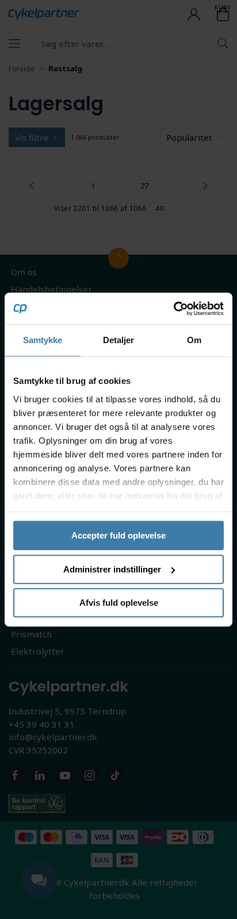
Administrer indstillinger (112, 569)
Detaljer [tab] (119, 340)
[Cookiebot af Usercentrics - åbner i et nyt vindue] (173, 308)
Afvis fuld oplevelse (118, 602)
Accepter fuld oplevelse (118, 535)
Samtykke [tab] (43, 340)
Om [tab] (194, 340)
